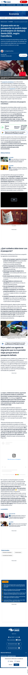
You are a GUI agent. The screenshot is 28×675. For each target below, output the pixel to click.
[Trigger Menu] (2, 2)
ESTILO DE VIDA (12, 513)
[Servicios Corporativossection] (26, 656)
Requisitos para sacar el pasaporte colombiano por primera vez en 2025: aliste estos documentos (18, 525)
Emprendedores (22, 18)
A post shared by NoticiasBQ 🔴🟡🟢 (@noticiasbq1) (14, 474)
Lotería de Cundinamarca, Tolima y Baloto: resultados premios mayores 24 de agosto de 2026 (18, 169)
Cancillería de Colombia (7, 555)
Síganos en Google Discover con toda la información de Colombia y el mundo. (15, 132)
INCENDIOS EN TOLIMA (10, 4)
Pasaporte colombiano (7, 552)
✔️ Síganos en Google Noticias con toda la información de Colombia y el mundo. (15, 343)
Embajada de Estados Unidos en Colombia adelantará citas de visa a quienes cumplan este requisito (17, 517)
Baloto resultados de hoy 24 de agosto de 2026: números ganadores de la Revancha (15, 590)
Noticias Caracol (4, 21)
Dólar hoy (8, 18)
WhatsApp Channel (17, 127)
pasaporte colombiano (8, 82)
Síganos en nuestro (7, 127)
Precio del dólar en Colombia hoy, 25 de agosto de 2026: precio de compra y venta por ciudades (17, 160)
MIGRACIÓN (19, 4)
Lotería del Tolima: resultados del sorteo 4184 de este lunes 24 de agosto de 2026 (14, 600)
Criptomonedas (14, 18)
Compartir (23, 55)
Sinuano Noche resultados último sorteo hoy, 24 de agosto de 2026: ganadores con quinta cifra (15, 593)
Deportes (18, 661)
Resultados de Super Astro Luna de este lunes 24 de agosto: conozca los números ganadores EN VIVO (14, 586)
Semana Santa (18, 552)
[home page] (14, 630)
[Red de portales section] (26, 652)
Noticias (11, 661)
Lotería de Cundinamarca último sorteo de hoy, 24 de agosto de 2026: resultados (14, 597)
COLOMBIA (11, 522)
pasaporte (12, 88)
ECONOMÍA (3, 18)
